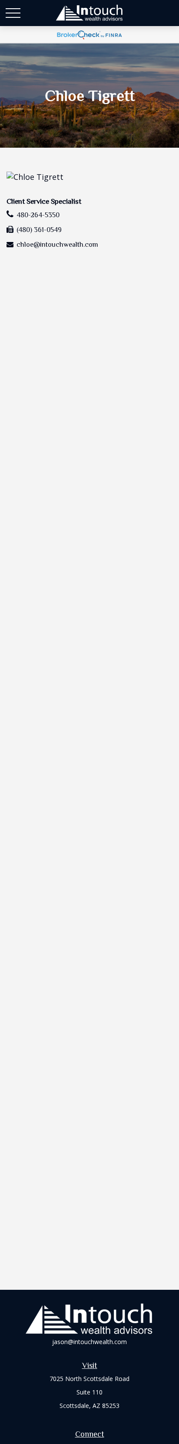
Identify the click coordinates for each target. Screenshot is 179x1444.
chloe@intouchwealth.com (57, 244)
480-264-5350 (38, 215)
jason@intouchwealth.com (89, 1342)
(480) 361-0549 (39, 230)
